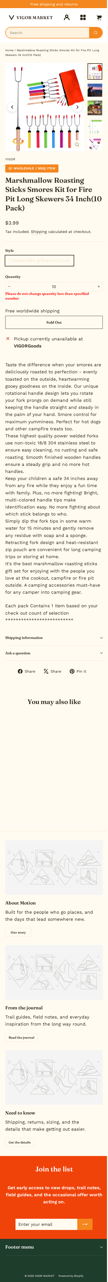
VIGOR (10, 159)
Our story (18, 932)
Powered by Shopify (70, 1275)
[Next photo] (77, 107)
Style (9, 250)
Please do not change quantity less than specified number (47, 295)
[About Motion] (54, 867)
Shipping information (24, 638)
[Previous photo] (12, 107)
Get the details (20, 1142)
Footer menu (19, 1247)
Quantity (13, 276)
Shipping (39, 232)
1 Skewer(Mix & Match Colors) (39, 260)
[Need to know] (54, 1077)
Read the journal (21, 1037)
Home (9, 50)
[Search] (95, 32)
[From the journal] (54, 972)
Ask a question (17, 653)
